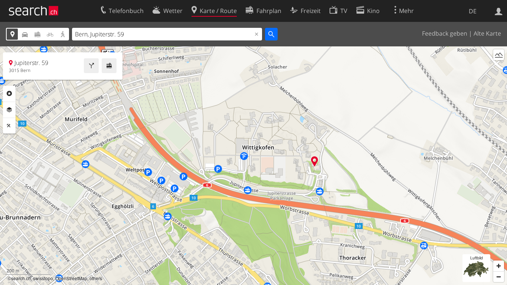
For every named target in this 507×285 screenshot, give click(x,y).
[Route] (91, 65)
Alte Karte (487, 33)
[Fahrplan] (109, 65)
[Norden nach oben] (498, 68)
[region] (253, 165)
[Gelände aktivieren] (498, 54)
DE (473, 11)
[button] (314, 161)
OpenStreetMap (71, 278)
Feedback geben (444, 33)
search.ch (21, 278)
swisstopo (43, 278)
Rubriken (9, 93)
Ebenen (9, 110)
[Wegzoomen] (498, 276)
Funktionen (9, 126)
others (95, 278)
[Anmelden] (498, 11)
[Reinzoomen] (498, 266)
